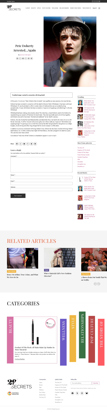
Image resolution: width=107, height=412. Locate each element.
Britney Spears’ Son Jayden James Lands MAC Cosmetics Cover (89, 103)
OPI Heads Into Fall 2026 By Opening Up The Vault (89, 110)
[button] (17, 58)
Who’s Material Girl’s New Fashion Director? (57, 274)
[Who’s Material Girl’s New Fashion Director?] (59, 257)
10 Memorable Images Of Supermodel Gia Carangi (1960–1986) (89, 117)
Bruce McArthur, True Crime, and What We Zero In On (22, 275)
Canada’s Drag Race (83, 157)
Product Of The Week (83, 152)
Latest (28, 8)
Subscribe (95, 383)
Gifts (79, 159)
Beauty (33, 8)
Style (39, 8)
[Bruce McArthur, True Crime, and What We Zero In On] (22, 258)
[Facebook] (72, 393)
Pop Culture (46, 8)
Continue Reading (19, 359)
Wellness (55, 8)
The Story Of (87, 8)
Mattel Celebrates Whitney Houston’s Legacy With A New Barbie (89, 207)
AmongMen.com (82, 164)
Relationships (64, 8)
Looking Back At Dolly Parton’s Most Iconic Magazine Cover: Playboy (89, 197)
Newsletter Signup (10, 1)
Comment (14, 156)
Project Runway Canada (83, 155)
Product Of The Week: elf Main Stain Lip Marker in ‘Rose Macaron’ (90, 179)
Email (13, 181)
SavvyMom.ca (81, 166)
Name (13, 175)
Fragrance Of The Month (84, 150)
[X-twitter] (77, 393)
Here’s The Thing (75, 8)
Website (13, 187)
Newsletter (80, 162)
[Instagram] (82, 393)
